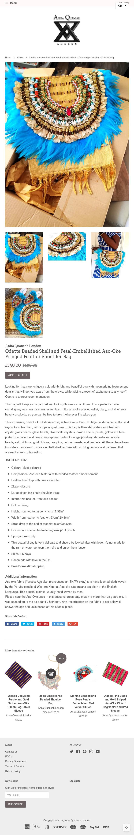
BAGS (20, 57)
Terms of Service (14, 766)
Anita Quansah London (77, 820)
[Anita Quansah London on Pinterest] (85, 752)
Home (8, 57)
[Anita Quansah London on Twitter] (71, 752)
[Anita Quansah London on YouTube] (98, 752)
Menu (13, 3)
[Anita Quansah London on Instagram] (91, 752)
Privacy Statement (15, 761)
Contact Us (11, 751)
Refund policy (12, 771)
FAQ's (8, 756)
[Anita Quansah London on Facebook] (78, 752)
